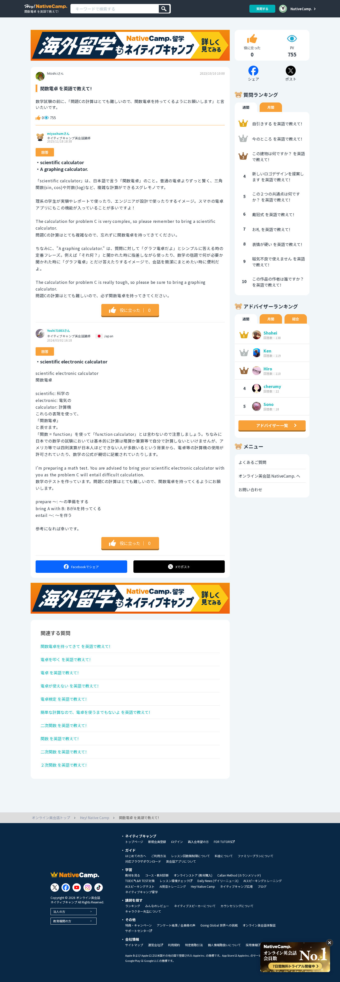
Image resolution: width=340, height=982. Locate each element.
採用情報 (252, 945)
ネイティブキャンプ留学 (141, 891)
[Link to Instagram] (87, 887)
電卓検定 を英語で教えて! (64, 699)
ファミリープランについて (255, 855)
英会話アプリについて (181, 861)
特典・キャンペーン (138, 925)
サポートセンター (137, 931)
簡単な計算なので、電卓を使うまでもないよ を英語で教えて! (95, 712)
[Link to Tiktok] (98, 887)
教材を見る (132, 875)
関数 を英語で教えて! (60, 738)
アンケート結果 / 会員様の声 (176, 925)
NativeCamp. (301, 9)
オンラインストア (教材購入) (193, 875)
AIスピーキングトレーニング (262, 880)
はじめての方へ (135, 855)
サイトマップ (134, 944)
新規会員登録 (157, 841)
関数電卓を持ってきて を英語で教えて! (75, 646)
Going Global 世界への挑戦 (219, 925)
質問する (262, 8)
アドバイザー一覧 (272, 425)
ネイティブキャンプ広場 (236, 886)
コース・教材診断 (157, 875)
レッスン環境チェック (174, 881)
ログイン (177, 841)
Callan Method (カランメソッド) (239, 875)
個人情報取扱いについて (224, 944)
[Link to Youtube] (76, 887)
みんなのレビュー (157, 905)
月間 (270, 107)
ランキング (132, 905)
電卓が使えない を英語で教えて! (70, 686)
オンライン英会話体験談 (259, 925)
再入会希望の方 (198, 841)
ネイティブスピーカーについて (195, 905)
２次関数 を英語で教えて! (64, 765)
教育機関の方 (62, 921)
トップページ (134, 841)
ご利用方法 (158, 855)
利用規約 (174, 944)
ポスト (182, 566)
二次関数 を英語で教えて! (64, 725)
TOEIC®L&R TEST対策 (140, 880)
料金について (224, 855)
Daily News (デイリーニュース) (217, 880)
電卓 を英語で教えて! (60, 673)
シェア (85, 566)
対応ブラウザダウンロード (143, 861)
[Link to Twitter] (55, 887)
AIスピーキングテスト (140, 886)
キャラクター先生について (143, 911)
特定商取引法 (194, 944)
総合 (295, 318)
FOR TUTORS (223, 841)
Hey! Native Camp (203, 886)
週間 (245, 107)
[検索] (164, 9)
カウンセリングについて (237, 905)
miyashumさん (58, 133)
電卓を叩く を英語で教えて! (66, 659)
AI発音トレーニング (173, 886)
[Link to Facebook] (65, 887)
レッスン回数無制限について (190, 855)
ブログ (262, 886)
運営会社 (154, 945)
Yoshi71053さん (58, 330)
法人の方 (59, 911)
